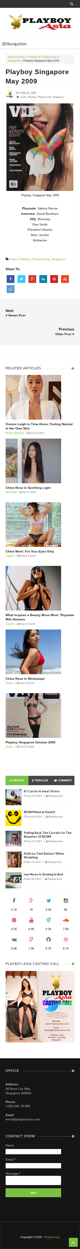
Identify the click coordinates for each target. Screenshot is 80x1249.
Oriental (11, 492)
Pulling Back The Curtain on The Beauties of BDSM (48, 834)
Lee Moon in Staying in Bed (43, 874)
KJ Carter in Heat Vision (42, 791)
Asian (21, 57)
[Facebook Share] (10, 279)
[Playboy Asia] (40, 23)
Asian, (23, 97)
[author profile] (10, 97)
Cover (10, 624)
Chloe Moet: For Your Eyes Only (30, 551)
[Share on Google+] (32, 279)
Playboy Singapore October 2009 (30, 742)
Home (11, 57)
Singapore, (58, 97)
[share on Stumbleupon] (65, 279)
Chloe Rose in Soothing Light (28, 488)
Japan (10, 555)
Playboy (33, 57)
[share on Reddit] (10, 289)
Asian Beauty (15, 433)
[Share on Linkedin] (43, 279)
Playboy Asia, (45, 97)
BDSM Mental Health (39, 812)
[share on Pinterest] (54, 279)
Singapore (14, 60)
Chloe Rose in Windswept (25, 678)
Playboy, (32, 97)
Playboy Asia (49, 57)
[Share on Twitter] (21, 279)
